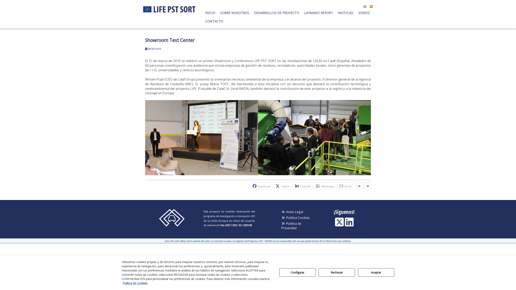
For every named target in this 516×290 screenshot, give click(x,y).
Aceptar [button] (376, 272)
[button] (169, 7)
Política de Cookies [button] (135, 283)
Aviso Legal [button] (294, 212)
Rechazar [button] (337, 272)
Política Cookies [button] (297, 217)
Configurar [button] (297, 272)
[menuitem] (364, 6)
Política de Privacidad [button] (291, 225)
